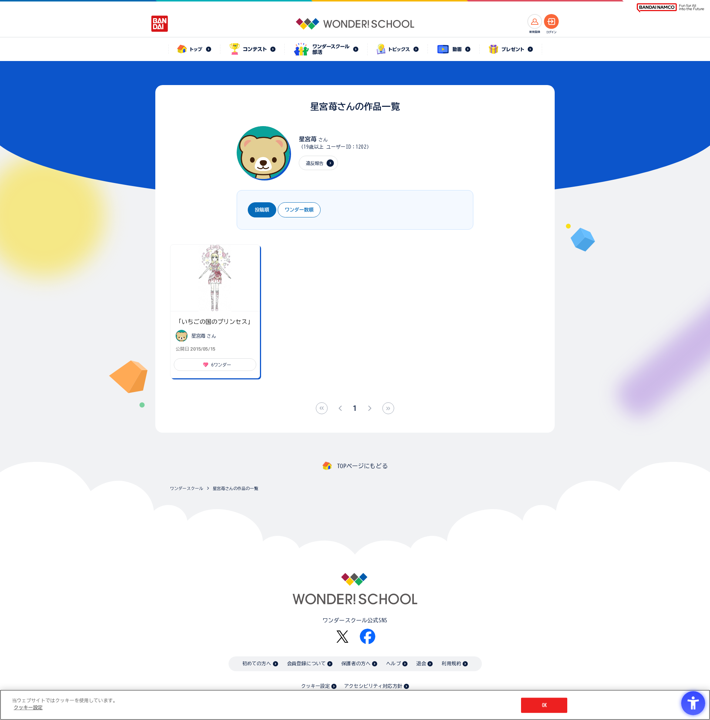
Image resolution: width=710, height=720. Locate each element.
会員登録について (306, 663)
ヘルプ (393, 663)
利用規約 (451, 663)
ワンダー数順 (299, 209)
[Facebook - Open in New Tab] (367, 636)
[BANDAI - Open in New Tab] (159, 24)
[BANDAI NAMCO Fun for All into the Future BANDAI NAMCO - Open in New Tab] (670, 8)
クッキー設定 (315, 686)
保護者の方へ (356, 663)
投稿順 (262, 209)
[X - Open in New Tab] (342, 637)
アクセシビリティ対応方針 (373, 686)
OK (544, 705)
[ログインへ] (551, 21)
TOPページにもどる (362, 466)
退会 (421, 663)
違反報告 (315, 163)
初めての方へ (256, 663)
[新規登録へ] (534, 21)
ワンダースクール (186, 488)
